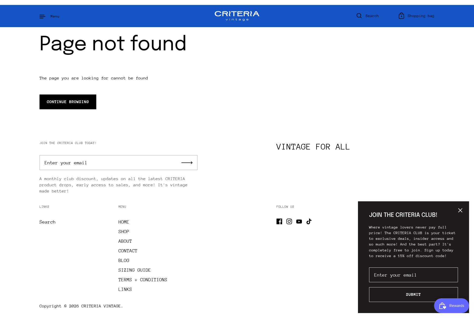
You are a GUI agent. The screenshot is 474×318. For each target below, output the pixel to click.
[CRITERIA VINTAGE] (237, 16)
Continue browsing (68, 101)
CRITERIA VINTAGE (101, 306)
